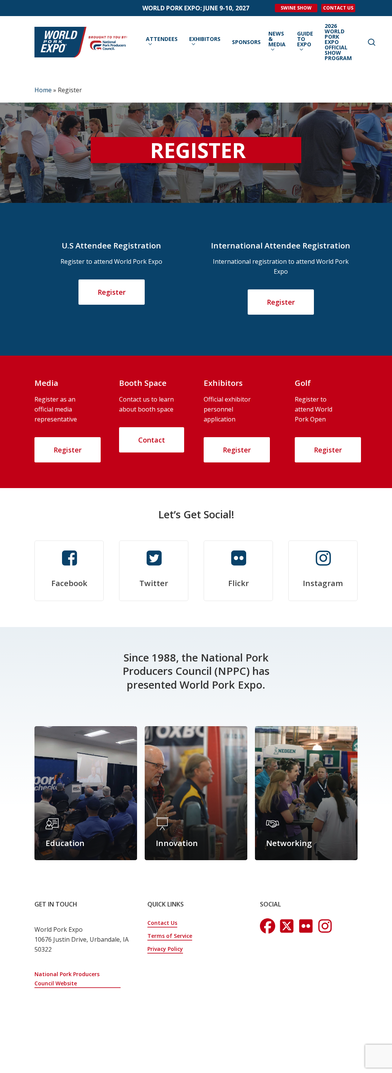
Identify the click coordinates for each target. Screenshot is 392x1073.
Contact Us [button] (162, 922)
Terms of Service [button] (169, 935)
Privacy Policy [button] (165, 948)
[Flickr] (325, 926)
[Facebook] (267, 926)
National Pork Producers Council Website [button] (67, 978)
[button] (111, 292)
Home (43, 90)
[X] (306, 926)
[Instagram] (286, 926)
